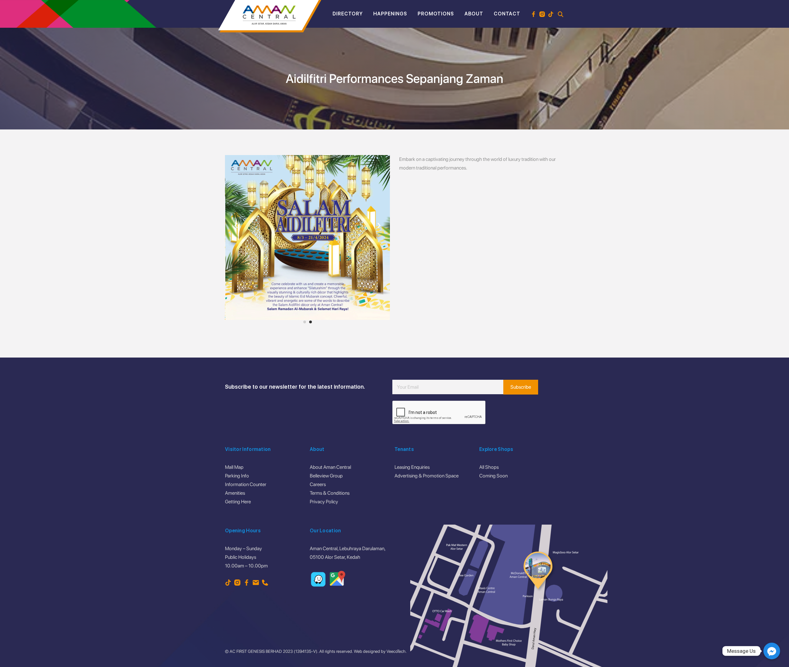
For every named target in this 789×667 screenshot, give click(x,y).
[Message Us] (771, 651)
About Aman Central (330, 467)
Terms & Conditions (330, 493)
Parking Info (237, 476)
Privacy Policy (324, 502)
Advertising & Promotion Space (426, 476)
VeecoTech (396, 651)
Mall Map (234, 467)
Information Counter (245, 484)
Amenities (235, 493)
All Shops (489, 467)
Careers (318, 484)
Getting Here (238, 502)
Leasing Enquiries (412, 467)
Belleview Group (326, 476)
